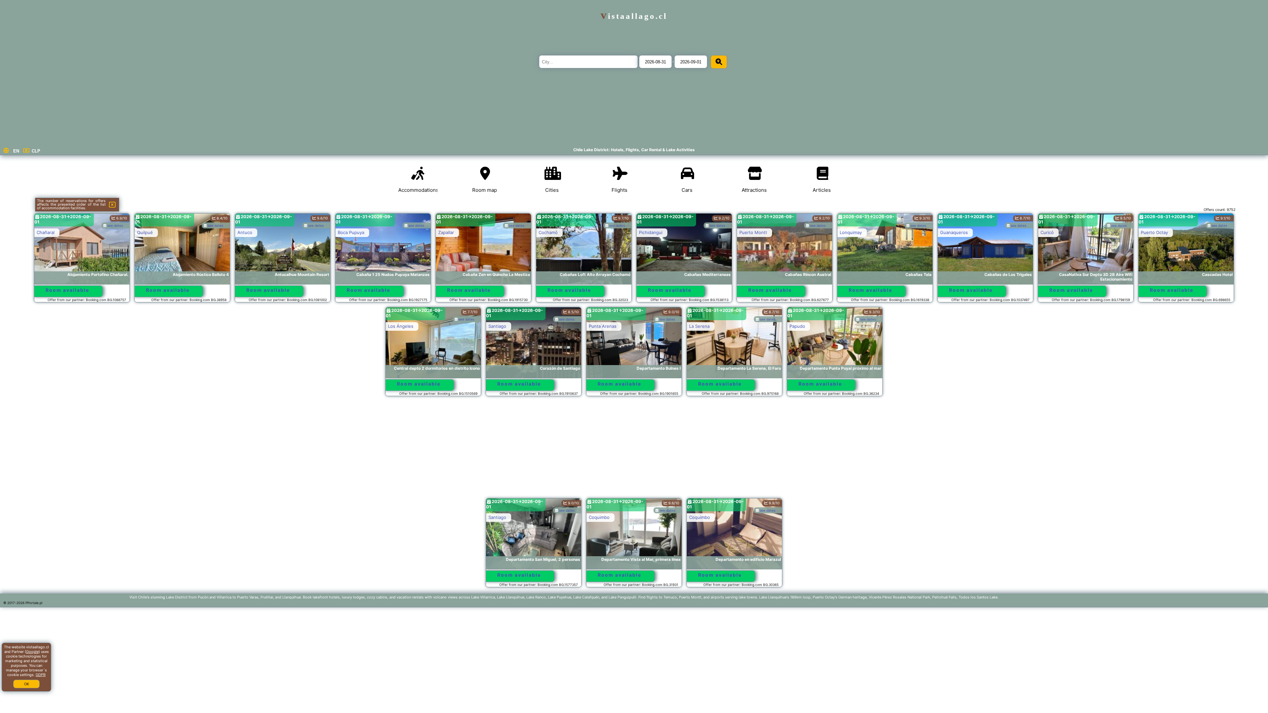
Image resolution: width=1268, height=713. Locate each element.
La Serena (699, 326)
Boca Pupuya (351, 232)
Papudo (797, 326)
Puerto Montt (753, 232)
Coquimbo (599, 517)
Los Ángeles (400, 326)
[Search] (719, 62)
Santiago (497, 326)
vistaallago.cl (634, 16)
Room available (67, 290)
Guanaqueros (954, 232)
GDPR (41, 674)
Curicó (1047, 232)
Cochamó (548, 232)
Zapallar (446, 232)
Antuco (244, 232)
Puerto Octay (1154, 232)
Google (32, 651)
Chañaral (45, 232)
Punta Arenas (602, 326)
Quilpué (145, 232)
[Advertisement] (634, 450)
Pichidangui (650, 232)
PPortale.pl (33, 603)
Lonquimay (851, 232)
